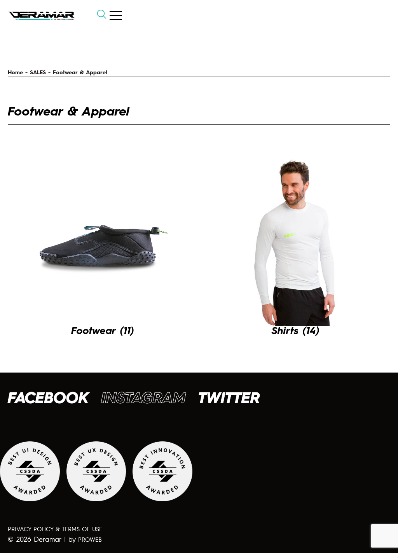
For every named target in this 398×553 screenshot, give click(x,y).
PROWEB (90, 540)
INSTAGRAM (143, 399)
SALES (38, 72)
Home (15, 72)
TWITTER (229, 399)
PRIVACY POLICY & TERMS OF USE (55, 530)
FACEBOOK (48, 399)
